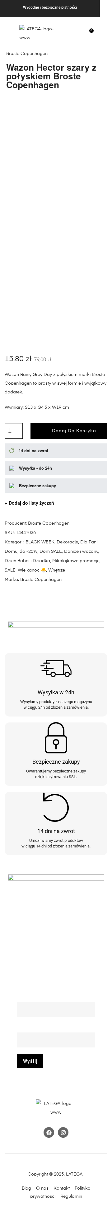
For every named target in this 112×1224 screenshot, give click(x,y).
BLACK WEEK (40, 542)
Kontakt (63, 1188)
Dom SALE (51, 551)
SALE (10, 570)
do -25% (28, 551)
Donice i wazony (81, 551)
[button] (8, 32)
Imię (21, 998)
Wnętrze (56, 570)
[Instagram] (63, 1132)
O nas (42, 1188)
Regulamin (71, 1196)
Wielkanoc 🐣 (32, 570)
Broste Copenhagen (48, 523)
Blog (26, 1188)
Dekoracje (67, 542)
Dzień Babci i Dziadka (27, 561)
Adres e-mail (30, 1028)
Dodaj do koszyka (74, 431)
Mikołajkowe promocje (76, 561)
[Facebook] (49, 1132)
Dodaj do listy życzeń (31, 503)
